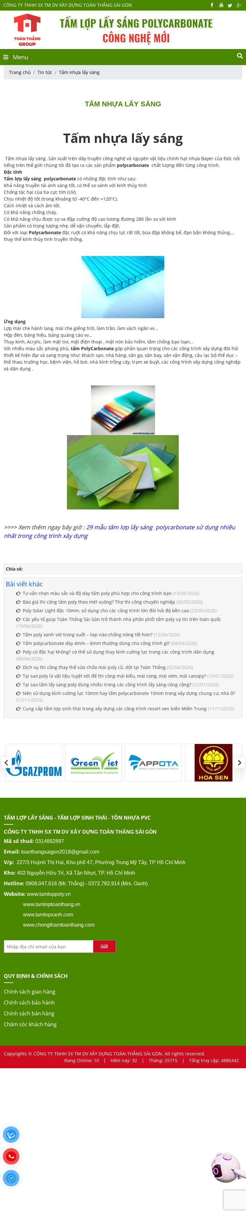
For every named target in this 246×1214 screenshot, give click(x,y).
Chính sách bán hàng (29, 1013)
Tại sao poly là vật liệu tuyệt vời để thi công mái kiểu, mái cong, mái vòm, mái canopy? (114, 676)
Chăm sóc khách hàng (30, 1024)
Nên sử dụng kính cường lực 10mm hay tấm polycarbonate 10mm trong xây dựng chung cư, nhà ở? (129, 693)
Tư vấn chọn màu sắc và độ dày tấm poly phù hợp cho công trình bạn (97, 593)
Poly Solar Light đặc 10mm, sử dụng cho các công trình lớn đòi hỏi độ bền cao (106, 610)
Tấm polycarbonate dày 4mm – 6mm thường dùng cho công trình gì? (96, 643)
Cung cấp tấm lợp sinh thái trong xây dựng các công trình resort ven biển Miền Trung (115, 709)
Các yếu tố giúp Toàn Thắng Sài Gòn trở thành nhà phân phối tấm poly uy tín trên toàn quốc (122, 619)
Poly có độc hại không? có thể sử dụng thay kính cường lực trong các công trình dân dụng (118, 652)
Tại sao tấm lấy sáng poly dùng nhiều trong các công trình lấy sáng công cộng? (107, 684)
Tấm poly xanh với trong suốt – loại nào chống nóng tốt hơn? (87, 635)
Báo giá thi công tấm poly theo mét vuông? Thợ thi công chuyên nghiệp (99, 602)
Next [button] (239, 762)
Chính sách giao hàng (29, 991)
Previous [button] (6, 762)
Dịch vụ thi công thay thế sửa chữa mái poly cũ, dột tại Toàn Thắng (94, 667)
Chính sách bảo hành (29, 1002)
